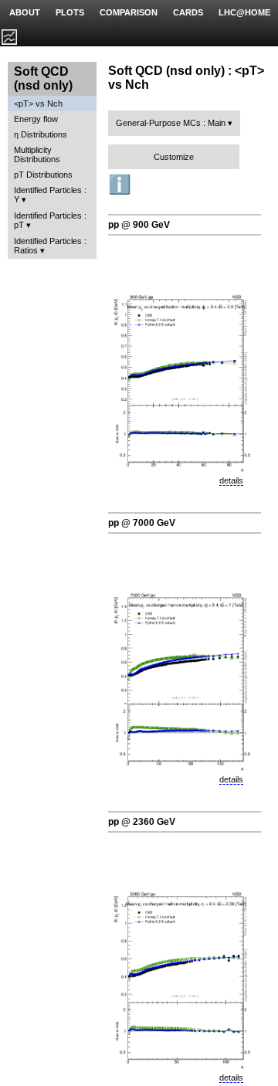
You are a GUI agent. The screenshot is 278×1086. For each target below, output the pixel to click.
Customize (174, 156)
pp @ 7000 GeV (141, 523)
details (231, 480)
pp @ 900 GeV (139, 224)
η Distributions (40, 134)
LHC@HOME (244, 12)
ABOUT (24, 12)
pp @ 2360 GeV (141, 821)
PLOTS (70, 12)
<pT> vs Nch (38, 103)
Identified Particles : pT (50, 220)
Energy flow (36, 119)
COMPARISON (129, 12)
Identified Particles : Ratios (50, 245)
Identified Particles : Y (50, 194)
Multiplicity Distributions (37, 154)
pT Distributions (43, 174)
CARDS (188, 12)
